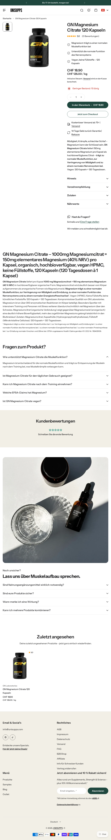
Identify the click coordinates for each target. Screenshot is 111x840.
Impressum (62, 734)
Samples (7, 784)
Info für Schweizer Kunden (70, 763)
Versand (87, 78)
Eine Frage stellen (89, 222)
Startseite (7, 18)
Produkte (7, 779)
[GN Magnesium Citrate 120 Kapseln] (20, 665)
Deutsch (54, 822)
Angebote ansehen (64, 2)
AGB (59, 729)
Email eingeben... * (68, 791)
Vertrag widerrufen (66, 768)
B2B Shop (61, 753)
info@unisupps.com (13, 729)
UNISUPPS (58, 828)
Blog (5, 789)
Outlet (6, 794)
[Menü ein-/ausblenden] (4, 10)
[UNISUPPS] (16, 10)
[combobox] (105, 10)
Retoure (75, 134)
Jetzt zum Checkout (87, 114)
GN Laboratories (10, 686)
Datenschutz (63, 739)
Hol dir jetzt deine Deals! (15, 749)
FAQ (59, 749)
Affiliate (61, 758)
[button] (26, 3)
